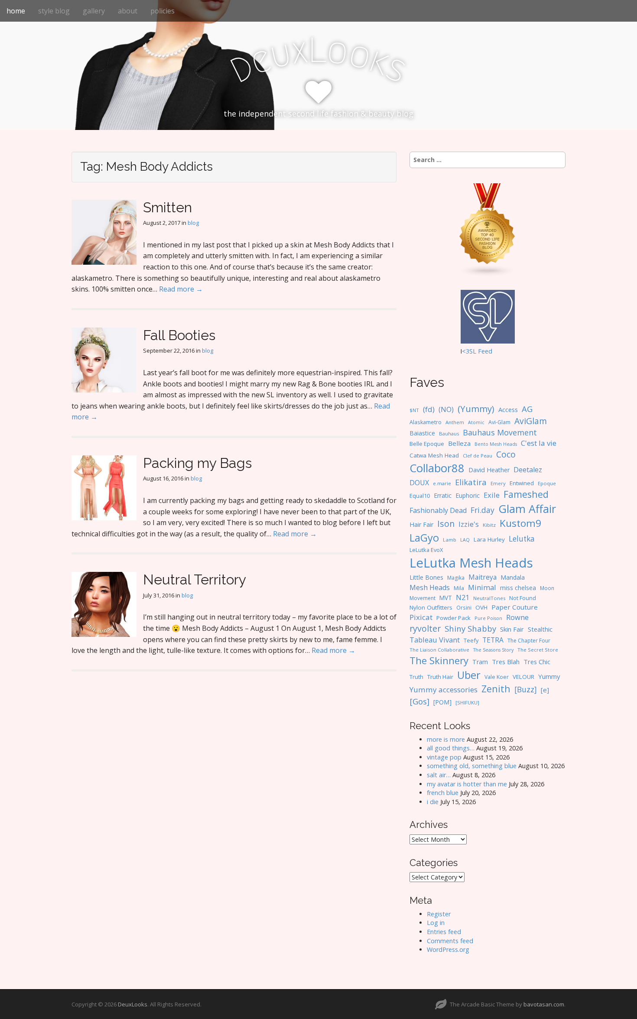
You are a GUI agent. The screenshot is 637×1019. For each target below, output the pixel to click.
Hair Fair (421, 524)
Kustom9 (520, 523)
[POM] (442, 702)
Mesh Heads (430, 587)
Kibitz (489, 525)
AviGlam (530, 421)
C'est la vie (538, 443)
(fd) (429, 409)
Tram (480, 662)
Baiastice (422, 433)
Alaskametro (426, 422)
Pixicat (421, 617)
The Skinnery (439, 660)
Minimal (482, 587)
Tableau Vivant (435, 640)
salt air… (439, 775)
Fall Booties (179, 335)
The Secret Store (537, 649)
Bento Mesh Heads (495, 444)
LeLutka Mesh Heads (471, 562)
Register (439, 914)
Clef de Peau (477, 455)
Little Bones (426, 577)
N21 (462, 597)
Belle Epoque (427, 444)
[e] (545, 689)
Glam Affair (527, 508)
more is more (446, 739)
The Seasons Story (493, 649)
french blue (442, 793)
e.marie (442, 483)
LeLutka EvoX (426, 550)
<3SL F (471, 351)
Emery (498, 483)
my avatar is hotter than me (467, 784)
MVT (445, 598)
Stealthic (540, 629)
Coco (506, 454)
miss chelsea (518, 588)
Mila (459, 588)
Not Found (522, 598)
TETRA (493, 640)
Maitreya (482, 577)
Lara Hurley (489, 539)
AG (527, 408)
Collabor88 (437, 468)
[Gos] (419, 701)
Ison (446, 523)
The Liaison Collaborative (439, 649)
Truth (416, 677)
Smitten (167, 207)
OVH (481, 607)
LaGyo (424, 538)
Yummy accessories (444, 689)
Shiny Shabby (470, 628)
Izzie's (468, 524)
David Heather (489, 470)
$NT (414, 410)
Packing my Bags (197, 463)
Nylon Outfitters (431, 607)
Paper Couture (514, 607)
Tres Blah (506, 661)
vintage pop (444, 757)
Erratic (443, 495)
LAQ (465, 540)
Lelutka (522, 539)
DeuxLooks (132, 1004)
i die (433, 802)
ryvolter (425, 628)
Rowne (517, 617)
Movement (423, 598)
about (127, 11)
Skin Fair (512, 629)
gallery (94, 11)
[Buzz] (525, 689)
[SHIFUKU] (467, 702)
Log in (436, 922)
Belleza (459, 443)
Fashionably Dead (438, 510)
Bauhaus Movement (500, 432)
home (15, 11)
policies (162, 11)
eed (486, 351)
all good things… (450, 748)
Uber (469, 675)
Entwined (522, 483)
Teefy (471, 640)
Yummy (549, 676)
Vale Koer (496, 677)
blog (193, 223)
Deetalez (528, 469)
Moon (547, 587)
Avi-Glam (499, 422)
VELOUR (523, 677)
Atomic (476, 422)
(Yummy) (476, 408)
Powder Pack (453, 618)
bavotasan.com (543, 1004)
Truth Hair (440, 677)
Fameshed (526, 494)
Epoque (547, 483)
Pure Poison (488, 618)
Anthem (454, 422)
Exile (492, 495)
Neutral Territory (194, 579)
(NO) (446, 409)
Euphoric (467, 495)
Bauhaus (449, 433)
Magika (456, 577)
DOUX (419, 482)
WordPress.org (448, 949)
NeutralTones (489, 598)
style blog (54, 11)
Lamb (449, 539)
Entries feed (444, 932)
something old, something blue (472, 766)
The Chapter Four (528, 640)
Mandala (512, 577)
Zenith (495, 688)
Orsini (463, 607)
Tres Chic (536, 661)
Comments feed (450, 941)
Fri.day (482, 510)
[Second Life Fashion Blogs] (487, 229)
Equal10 (420, 496)
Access (508, 409)
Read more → (181, 289)
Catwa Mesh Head (434, 455)
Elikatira (471, 482)
